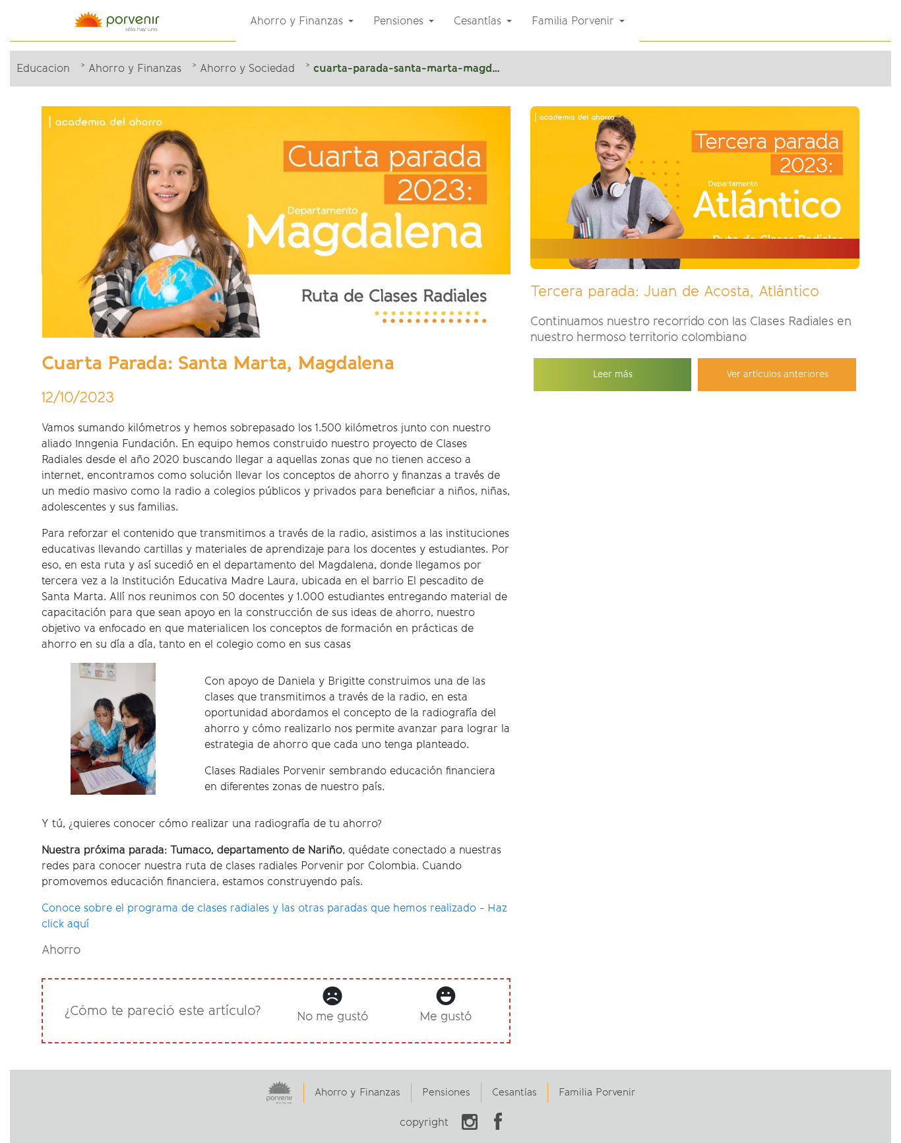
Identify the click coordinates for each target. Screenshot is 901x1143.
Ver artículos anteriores (777, 374)
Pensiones (446, 1092)
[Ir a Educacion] (120, 20)
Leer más (613, 374)
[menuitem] (301, 21)
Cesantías (514, 1092)
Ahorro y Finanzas (357, 1092)
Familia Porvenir (597, 1092)
